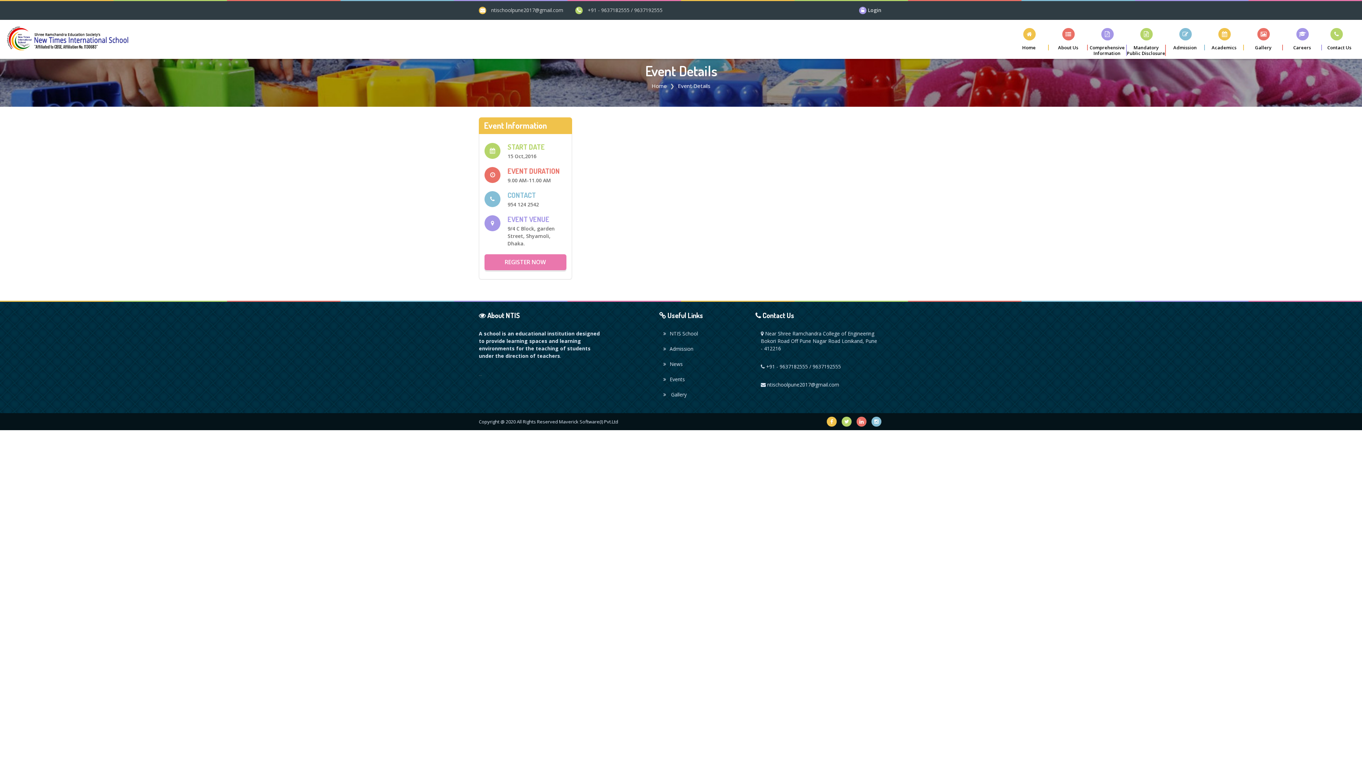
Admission (681, 348)
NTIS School (684, 333)
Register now (525, 262)
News (676, 364)
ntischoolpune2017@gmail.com (527, 10)
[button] (1068, 39)
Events (677, 379)
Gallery (678, 394)
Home (659, 85)
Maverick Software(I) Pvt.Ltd (588, 421)
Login (874, 10)
